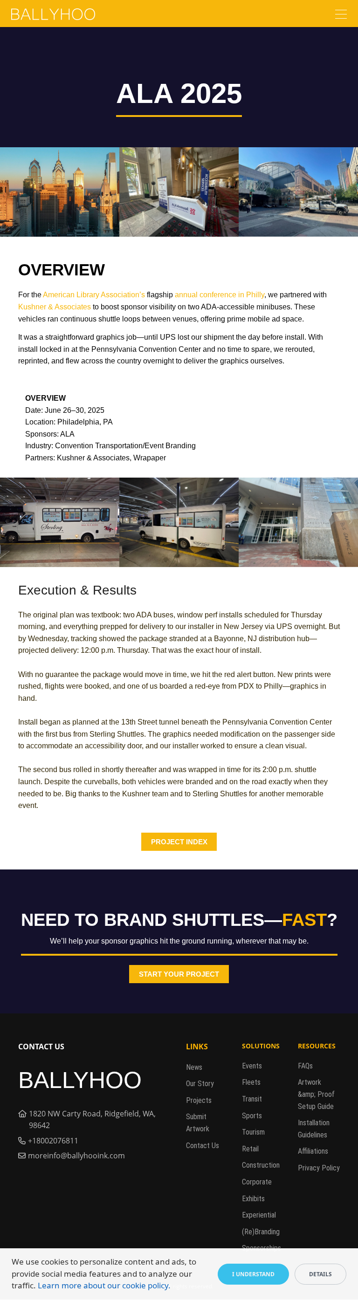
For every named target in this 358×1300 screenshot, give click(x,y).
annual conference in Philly (219, 295)
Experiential (259, 1215)
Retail (250, 1148)
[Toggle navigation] (341, 15)
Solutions (261, 1045)
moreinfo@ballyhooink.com (76, 1155)
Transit (252, 1099)
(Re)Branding (261, 1231)
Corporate (257, 1181)
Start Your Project (179, 974)
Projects (199, 1100)
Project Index (179, 842)
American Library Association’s (94, 295)
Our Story (200, 1083)
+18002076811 (53, 1141)
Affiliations (313, 1151)
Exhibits (253, 1198)
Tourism (253, 1132)
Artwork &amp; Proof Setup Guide (316, 1094)
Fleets (251, 1082)
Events (252, 1065)
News (194, 1067)
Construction (261, 1165)
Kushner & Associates (54, 307)
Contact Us (202, 1145)
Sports (252, 1115)
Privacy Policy (319, 1167)
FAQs (305, 1065)
